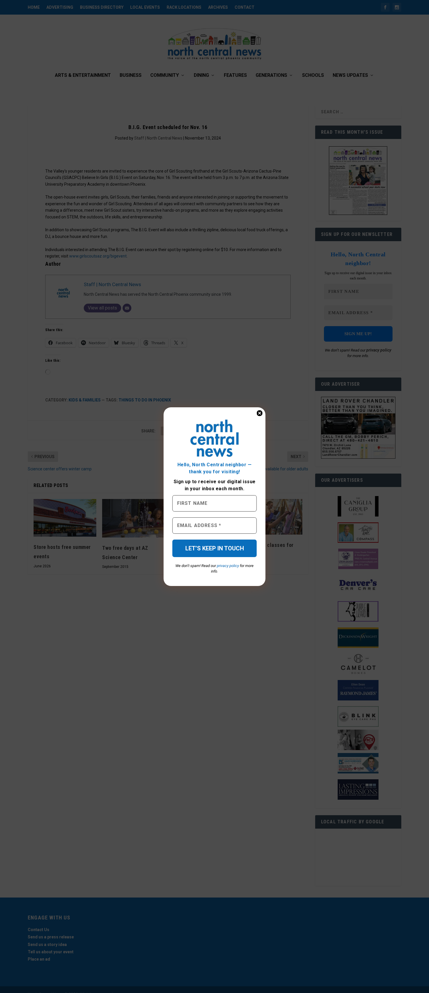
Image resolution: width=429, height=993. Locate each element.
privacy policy (228, 566)
